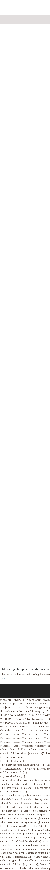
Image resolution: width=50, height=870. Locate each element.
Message (10, 34)
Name (8, 8)
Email (8, 21)
